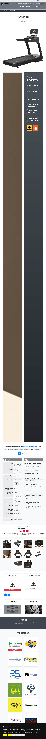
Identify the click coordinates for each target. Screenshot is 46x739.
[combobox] (42, 4)
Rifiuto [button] (10, 735)
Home (11, 0)
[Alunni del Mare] (31, 644)
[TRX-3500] (23, 48)
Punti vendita (22, 6)
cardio (23, 14)
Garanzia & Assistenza (31, 3)
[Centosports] (15, 659)
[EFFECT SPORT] (15, 675)
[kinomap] (29, 128)
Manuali (32, 6)
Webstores (38, 3)
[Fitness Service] (15, 705)
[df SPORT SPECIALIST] (31, 659)
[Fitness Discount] (31, 690)
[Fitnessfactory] (31, 705)
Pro (9, 0)
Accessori (25, 3)
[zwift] (35, 128)
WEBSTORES (25, 446)
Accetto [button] (5, 735)
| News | (41, 0)
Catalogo (36, 6)
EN (5, 595)
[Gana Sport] (15, 720)
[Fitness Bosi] (15, 690)
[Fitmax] (31, 675)
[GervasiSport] (31, 720)
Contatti (40, 6)
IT (42, 3)
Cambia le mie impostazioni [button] (18, 735)
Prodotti (20, 3)
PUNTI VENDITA (33, 446)
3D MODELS (28, 6)
